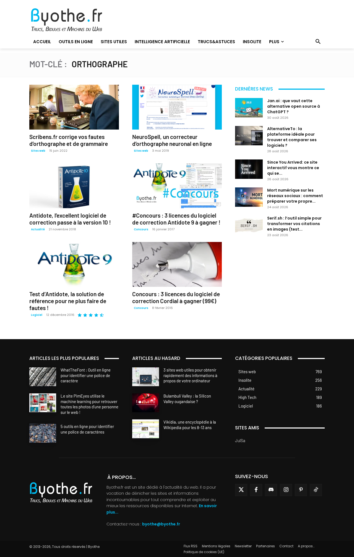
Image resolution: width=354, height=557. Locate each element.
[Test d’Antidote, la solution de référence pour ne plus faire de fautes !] (74, 264)
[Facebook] (256, 490)
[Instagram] (286, 490)
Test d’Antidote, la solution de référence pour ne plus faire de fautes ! (67, 300)
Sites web (38, 151)
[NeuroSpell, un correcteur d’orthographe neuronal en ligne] (177, 107)
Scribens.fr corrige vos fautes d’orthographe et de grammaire (68, 140)
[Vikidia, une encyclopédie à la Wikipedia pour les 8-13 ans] (145, 428)
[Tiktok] (316, 490)
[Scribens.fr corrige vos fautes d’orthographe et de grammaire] (74, 107)
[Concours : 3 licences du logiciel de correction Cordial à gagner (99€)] (177, 264)
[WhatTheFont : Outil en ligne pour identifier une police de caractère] (42, 376)
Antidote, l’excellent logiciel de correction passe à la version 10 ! (70, 219)
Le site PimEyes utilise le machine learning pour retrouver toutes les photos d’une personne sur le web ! (89, 404)
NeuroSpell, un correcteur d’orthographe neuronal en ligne (172, 140)
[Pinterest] (301, 490)
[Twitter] (241, 490)
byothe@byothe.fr (161, 524)
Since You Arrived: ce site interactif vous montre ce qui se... (293, 167)
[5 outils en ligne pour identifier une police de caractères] (42, 433)
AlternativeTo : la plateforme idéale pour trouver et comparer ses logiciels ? (292, 137)
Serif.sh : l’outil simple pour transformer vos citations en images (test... (294, 223)
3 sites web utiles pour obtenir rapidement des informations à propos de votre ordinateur (190, 375)
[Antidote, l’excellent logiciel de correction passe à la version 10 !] (74, 185)
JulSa (240, 440)
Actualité (38, 229)
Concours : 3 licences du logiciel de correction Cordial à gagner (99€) (176, 297)
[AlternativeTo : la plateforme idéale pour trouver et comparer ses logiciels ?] (249, 135)
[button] (318, 41)
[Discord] (271, 490)
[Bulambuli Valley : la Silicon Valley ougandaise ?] (145, 402)
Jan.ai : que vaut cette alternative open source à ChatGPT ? (293, 106)
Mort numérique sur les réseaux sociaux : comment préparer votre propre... (295, 195)
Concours (141, 229)
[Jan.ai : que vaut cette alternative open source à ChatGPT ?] (249, 107)
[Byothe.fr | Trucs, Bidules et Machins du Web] (76, 20)
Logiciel (36, 315)
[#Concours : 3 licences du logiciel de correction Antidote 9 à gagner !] (177, 185)
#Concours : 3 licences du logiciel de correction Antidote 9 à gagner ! (176, 219)
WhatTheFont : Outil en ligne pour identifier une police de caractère (86, 375)
